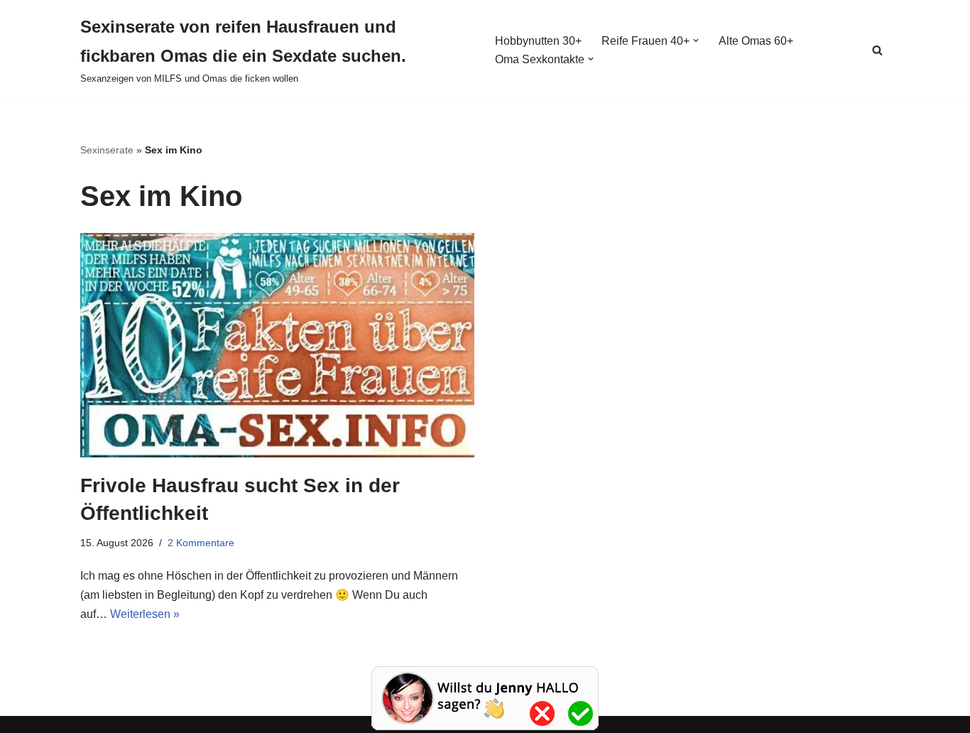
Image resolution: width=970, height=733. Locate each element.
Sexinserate (106, 150)
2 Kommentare (201, 542)
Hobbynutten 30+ (538, 41)
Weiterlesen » (145, 614)
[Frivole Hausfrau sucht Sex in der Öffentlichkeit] (277, 345)
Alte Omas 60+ (756, 41)
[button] (696, 40)
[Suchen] (877, 50)
